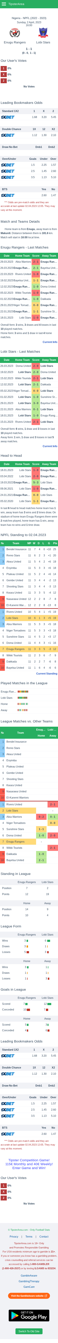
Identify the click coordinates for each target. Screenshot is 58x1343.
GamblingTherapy (29, 1281)
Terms (28, 1236)
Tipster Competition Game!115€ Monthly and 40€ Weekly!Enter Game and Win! (29, 1164)
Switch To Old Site (29, 1331)
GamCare (29, 1286)
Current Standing (46, 673)
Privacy (14, 1236)
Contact (43, 1236)
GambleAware (29, 1275)
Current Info (50, 342)
